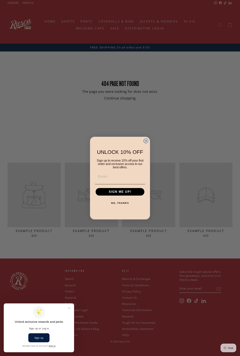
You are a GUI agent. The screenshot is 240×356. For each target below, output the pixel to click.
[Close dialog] (146, 141)
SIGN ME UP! (120, 191)
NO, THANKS (120, 203)
